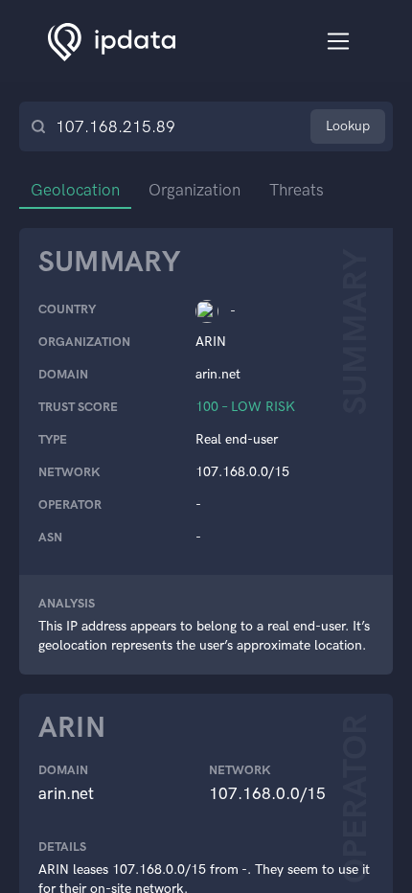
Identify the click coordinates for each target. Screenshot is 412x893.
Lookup (348, 126)
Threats (296, 189)
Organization (194, 189)
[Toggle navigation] (338, 41)
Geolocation (75, 189)
